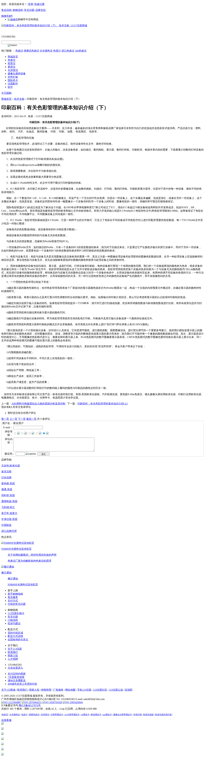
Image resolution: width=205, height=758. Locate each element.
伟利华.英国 (8, 495)
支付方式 (13, 600)
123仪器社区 (100, 689)
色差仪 (19, 50)
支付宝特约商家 (17, 673)
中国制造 (6, 525)
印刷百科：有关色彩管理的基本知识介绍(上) (103, 403)
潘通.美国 (6, 489)
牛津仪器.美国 (9, 519)
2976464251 (35, 702)
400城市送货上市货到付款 (22, 683)
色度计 (57, 50)
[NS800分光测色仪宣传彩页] (17, 542)
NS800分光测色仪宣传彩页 (16, 548)
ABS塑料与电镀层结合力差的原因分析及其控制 (38, 403)
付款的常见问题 (17, 604)
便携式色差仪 (31, 50)
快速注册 (39, 4)
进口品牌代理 (9, 531)
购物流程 (18, 10)
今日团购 (6, 93)
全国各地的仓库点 (18, 639)
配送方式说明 (15, 636)
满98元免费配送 (17, 680)
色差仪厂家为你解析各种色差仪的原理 (29, 560)
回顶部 (128, 689)
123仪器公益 (116, 689)
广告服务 (58, 689)
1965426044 (76, 702)
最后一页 (31, 418)
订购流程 (13, 620)
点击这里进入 (15, 667)
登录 (30, 4)
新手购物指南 (15, 593)
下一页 (22, 418)
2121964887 (14, 702)
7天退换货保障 (16, 677)
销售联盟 (46, 689)
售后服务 (13, 597)
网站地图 (70, 689)
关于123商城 (8, 689)
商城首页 (6, 99)
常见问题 (29, 10)
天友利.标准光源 (10, 465)
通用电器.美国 (9, 501)
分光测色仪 (46, 50)
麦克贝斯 (6, 471)
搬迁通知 (6, 572)
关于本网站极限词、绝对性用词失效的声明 (32, 554)
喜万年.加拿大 (9, 513)
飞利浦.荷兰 (8, 507)
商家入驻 (13, 655)
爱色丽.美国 (8, 483)
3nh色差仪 (80, 50)
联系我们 (13, 652)
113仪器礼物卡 (16, 613)
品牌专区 (40, 10)
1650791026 (55, 702)
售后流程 (6, 10)
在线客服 (6, 720)
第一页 (5, 418)
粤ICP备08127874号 (30, 705)
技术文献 (19, 99)
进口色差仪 (68, 50)
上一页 (13, 418)
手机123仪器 (84, 689)
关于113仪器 (15, 648)
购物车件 (7, 16)
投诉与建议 (14, 623)
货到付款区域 (15, 632)
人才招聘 (13, 659)
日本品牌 (6, 477)
